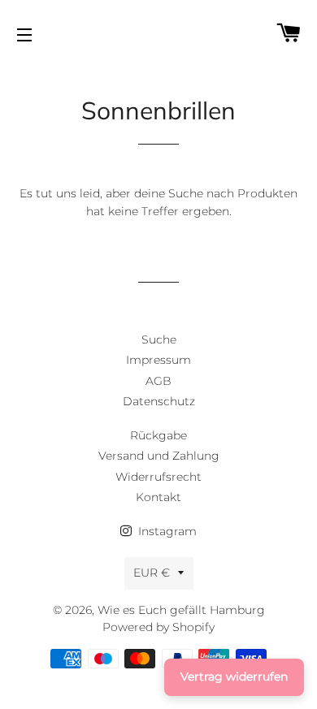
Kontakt (158, 497)
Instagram (166, 531)
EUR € (151, 572)
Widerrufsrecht (158, 476)
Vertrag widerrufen (234, 676)
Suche (158, 339)
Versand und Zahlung (158, 455)
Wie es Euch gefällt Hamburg (181, 610)
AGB (158, 381)
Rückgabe (158, 435)
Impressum (158, 359)
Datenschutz (159, 401)
